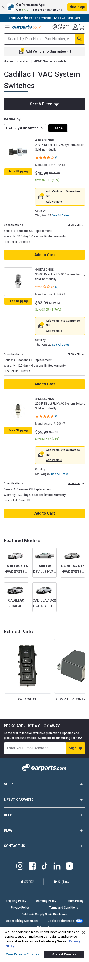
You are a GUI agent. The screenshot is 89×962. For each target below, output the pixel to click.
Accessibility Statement (22, 921)
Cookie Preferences (61, 921)
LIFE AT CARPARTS (19, 799)
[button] (44, 7)
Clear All (58, 128)
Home (8, 61)
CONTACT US (14, 846)
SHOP (8, 784)
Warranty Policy (46, 901)
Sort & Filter (41, 104)
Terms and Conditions (63, 907)
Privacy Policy (20, 907)
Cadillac (23, 61)
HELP (8, 815)
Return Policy (74, 901)
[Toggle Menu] (7, 27)
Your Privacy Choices (22, 954)
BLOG (8, 830)
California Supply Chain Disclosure (44, 914)
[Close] (84, 932)
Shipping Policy (16, 901)
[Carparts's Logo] (26, 27)
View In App (77, 7)
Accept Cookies (64, 954)
